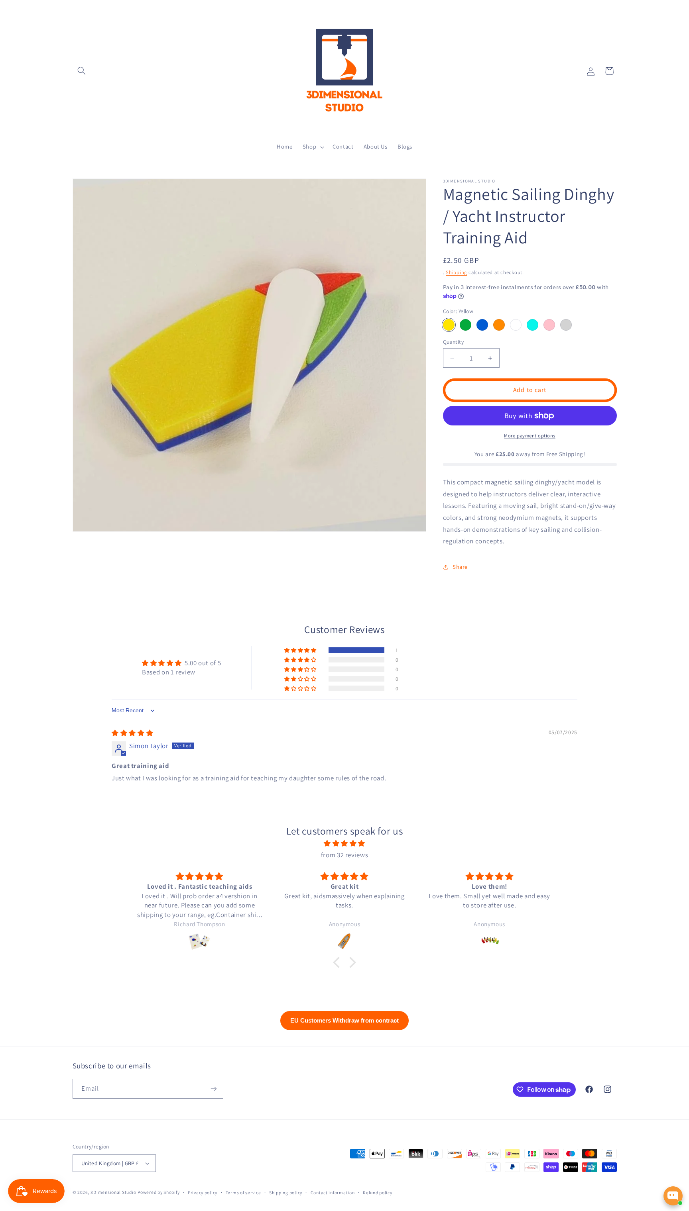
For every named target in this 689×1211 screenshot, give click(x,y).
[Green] (465, 325)
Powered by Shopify (158, 1192)
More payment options (529, 435)
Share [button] (460, 566)
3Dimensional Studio (113, 1192)
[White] (516, 325)
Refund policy (377, 1192)
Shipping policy (285, 1192)
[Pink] (549, 325)
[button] (82, 71)
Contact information (333, 1192)
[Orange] (499, 325)
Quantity (453, 341)
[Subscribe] (213, 1088)
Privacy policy (202, 1192)
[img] (132, 733)
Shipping (456, 272)
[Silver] (566, 325)
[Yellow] (449, 325)
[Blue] (482, 325)
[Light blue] (532, 325)
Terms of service (243, 1192)
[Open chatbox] (673, 1195)
